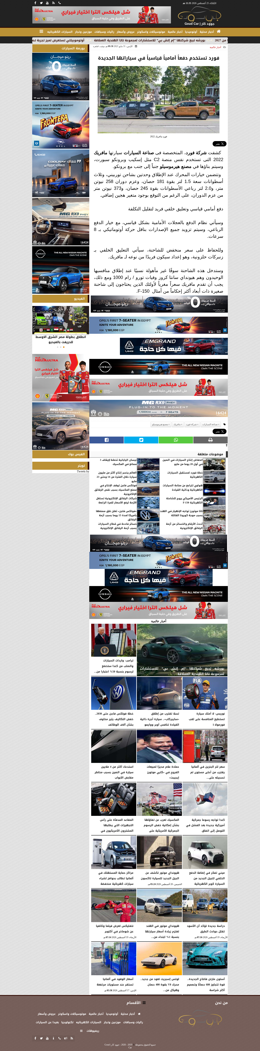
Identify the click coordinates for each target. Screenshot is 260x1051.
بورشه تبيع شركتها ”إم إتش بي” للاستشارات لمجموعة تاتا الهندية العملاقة (193, 40)
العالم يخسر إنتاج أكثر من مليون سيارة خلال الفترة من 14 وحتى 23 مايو (117, 477)
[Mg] (158, 409)
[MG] (60, 221)
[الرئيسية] (219, 31)
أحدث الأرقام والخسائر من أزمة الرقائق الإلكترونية (184, 526)
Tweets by (83, 471)
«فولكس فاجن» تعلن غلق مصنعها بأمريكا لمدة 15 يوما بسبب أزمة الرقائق (116, 515)
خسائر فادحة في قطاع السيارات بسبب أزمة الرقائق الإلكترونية (117, 526)
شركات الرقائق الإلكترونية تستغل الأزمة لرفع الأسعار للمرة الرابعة (116, 500)
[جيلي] (174, 347)
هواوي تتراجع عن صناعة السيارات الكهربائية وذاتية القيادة (183, 487)
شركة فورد (196, 152)
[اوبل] (158, 326)
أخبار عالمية (215, 47)
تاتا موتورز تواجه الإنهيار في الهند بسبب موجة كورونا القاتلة (181, 513)
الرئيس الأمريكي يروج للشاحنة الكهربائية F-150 (184, 500)
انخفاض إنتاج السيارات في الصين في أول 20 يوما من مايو (183, 462)
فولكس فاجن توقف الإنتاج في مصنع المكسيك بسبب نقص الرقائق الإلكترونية (115, 489)
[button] (64, 347)
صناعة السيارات (139, 152)
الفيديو (79, 299)
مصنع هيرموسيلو (175, 166)
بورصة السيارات (73, 48)
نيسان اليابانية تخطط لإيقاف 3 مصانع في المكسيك (118, 462)
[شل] (158, 388)
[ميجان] (159, 305)
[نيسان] (158, 368)
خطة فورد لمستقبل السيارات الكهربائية (185, 475)
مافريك (100, 152)
